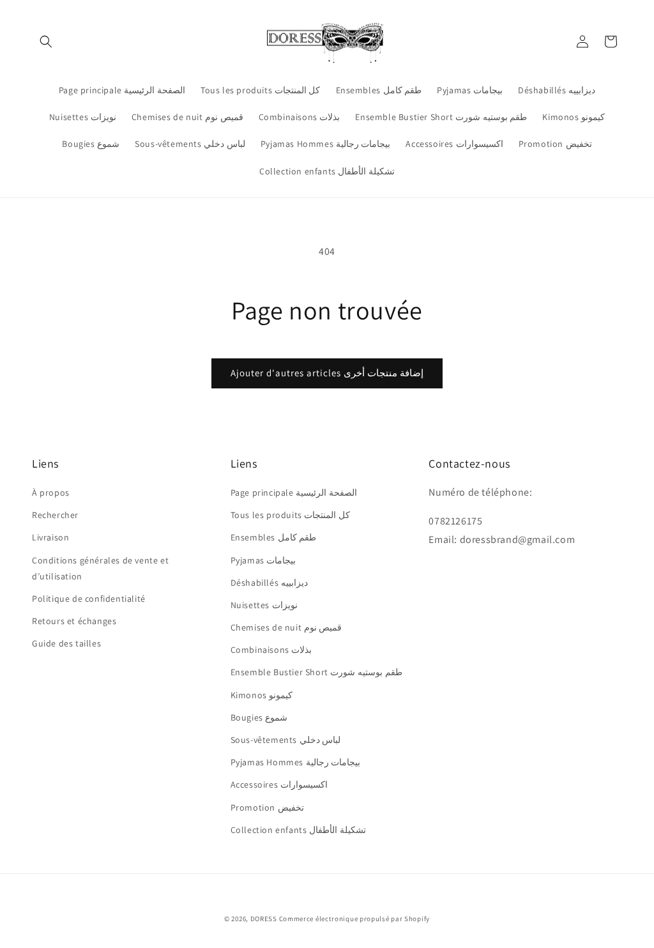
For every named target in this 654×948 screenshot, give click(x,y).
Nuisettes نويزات (264, 605)
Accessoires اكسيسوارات (279, 784)
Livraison (50, 537)
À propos (51, 492)
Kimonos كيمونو (262, 695)
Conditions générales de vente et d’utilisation (100, 568)
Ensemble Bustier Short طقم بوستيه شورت (316, 672)
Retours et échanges (74, 621)
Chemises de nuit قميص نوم (286, 627)
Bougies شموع (259, 717)
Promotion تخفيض (267, 807)
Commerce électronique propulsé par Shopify (354, 918)
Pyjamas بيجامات (263, 560)
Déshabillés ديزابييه (269, 582)
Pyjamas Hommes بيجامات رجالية (296, 762)
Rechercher (55, 515)
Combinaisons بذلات (271, 649)
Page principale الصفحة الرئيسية (294, 492)
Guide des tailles (66, 643)
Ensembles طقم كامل (274, 537)
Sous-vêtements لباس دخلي (286, 739)
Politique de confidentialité (89, 598)
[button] (46, 41)
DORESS (263, 918)
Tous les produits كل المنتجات (290, 515)
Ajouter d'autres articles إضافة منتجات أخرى (327, 373)
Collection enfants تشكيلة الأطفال (298, 830)
